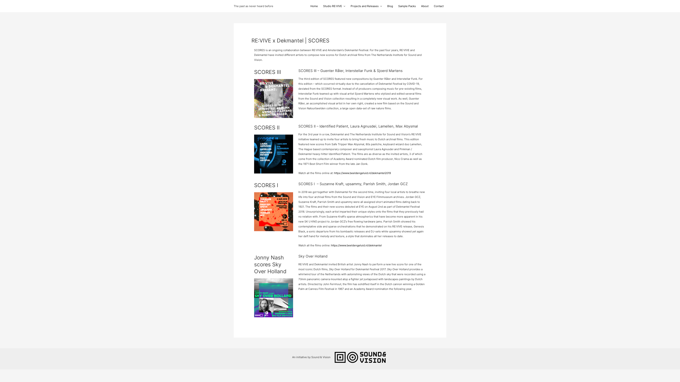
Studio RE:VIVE (332, 6)
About (425, 6)
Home (314, 6)
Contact (439, 6)
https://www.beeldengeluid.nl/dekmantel (356, 245)
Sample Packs (407, 6)
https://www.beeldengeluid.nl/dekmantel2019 (362, 173)
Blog (390, 6)
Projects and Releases (365, 6)
